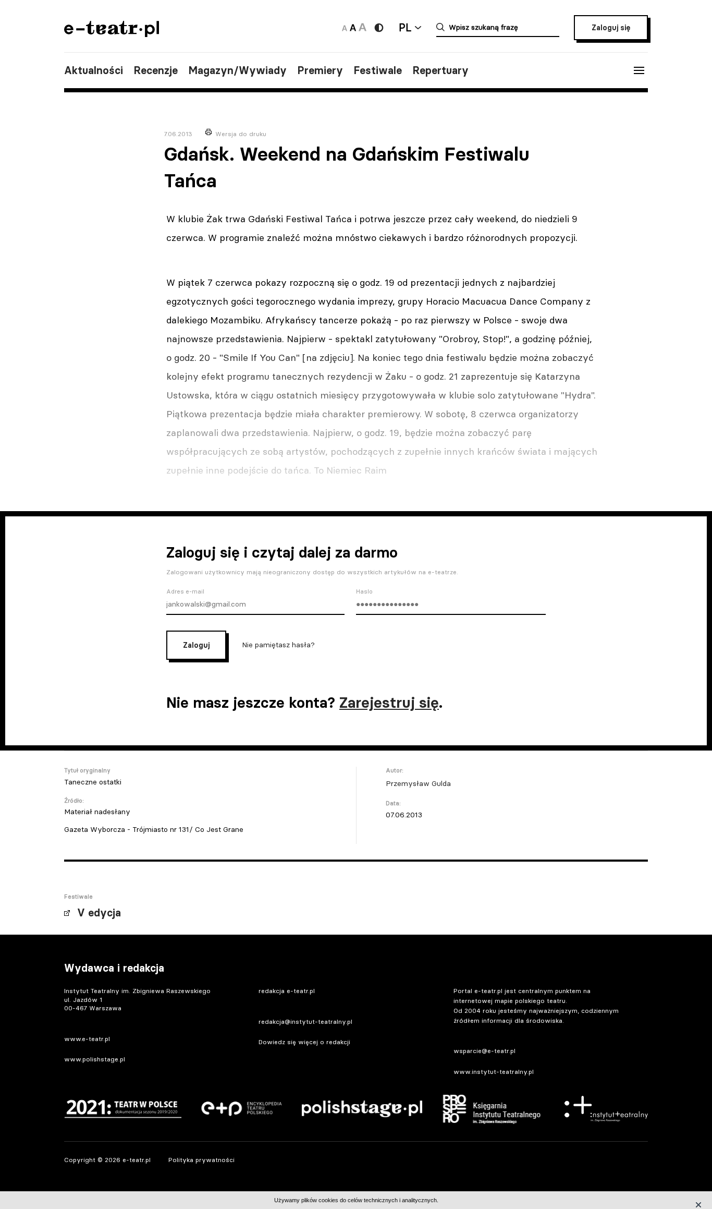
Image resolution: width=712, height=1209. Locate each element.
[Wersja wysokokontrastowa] (379, 27)
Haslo (364, 591)
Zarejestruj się (389, 702)
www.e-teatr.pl (87, 1039)
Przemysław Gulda (418, 783)
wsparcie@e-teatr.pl (484, 1051)
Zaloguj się (611, 27)
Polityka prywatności (201, 1160)
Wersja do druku (240, 134)
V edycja (99, 912)
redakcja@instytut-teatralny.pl (305, 1021)
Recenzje (155, 70)
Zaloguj (196, 645)
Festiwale (377, 70)
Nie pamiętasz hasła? (278, 644)
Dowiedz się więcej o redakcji (304, 1042)
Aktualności (93, 70)
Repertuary (440, 70)
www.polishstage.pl (94, 1059)
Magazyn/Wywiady (237, 70)
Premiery (320, 70)
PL (405, 27)
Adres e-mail (185, 591)
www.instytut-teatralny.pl (493, 1071)
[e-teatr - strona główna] (111, 34)
